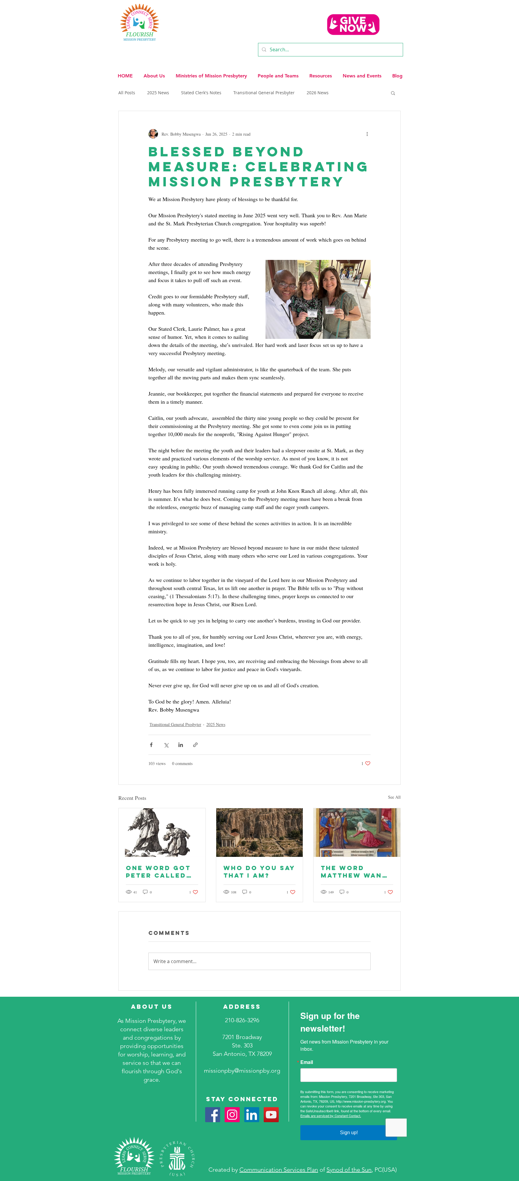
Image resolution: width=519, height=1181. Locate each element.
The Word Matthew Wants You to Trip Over (356, 871)
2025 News (158, 92)
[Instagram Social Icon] (232, 1114)
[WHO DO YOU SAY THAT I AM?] (259, 832)
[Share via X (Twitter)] (166, 745)
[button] (154, 73)
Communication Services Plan (278, 1169)
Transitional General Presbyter (264, 92)
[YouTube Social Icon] (271, 1114)
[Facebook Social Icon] (212, 1114)
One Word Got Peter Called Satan (158, 871)
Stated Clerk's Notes (201, 92)
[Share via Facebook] (151, 745)
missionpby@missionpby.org (242, 1070)
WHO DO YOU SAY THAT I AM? (259, 871)
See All (394, 797)
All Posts (126, 92)
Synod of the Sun (349, 1169)
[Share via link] (195, 745)
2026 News (318, 92)
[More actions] (367, 133)
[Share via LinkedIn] (181, 745)
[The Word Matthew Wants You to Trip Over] (357, 832)
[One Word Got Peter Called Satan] (162, 832)
